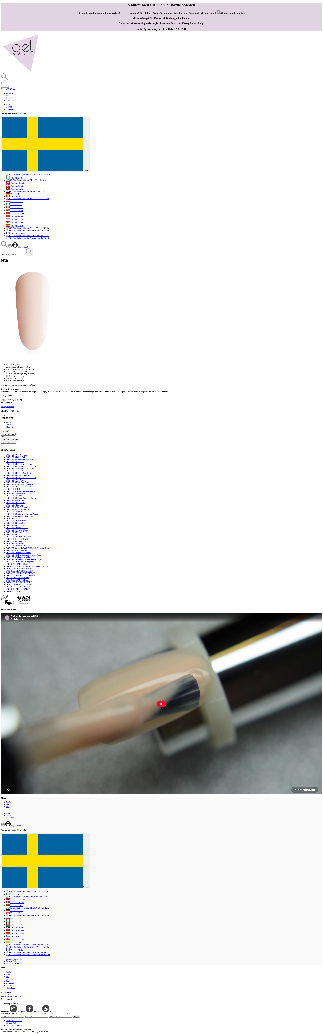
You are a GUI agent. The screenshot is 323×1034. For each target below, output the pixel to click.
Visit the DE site (16, 194)
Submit (76, 1016)
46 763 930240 (7, 994)
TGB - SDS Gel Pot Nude (16, 455)
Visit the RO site (16, 208)
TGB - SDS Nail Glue (15, 462)
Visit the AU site (43, 238)
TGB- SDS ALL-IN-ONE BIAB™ (20, 573)
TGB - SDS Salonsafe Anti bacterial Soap (22, 557)
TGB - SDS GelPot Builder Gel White (21, 468)
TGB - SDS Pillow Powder (17, 528)
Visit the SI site (41, 180)
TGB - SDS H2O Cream (16, 525)
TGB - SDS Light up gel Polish (18, 487)
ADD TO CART (7, 418)
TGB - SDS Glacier (14, 512)
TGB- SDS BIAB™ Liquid (17, 564)
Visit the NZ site (42, 236)
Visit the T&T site (17, 183)
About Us (10, 100)
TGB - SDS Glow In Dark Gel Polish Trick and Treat (27, 548)
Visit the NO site (17, 223)
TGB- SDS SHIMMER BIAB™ (19, 582)
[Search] (4, 247)
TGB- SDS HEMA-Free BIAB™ (19, 584)
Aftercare (5, 437)
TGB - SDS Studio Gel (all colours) (20, 491)
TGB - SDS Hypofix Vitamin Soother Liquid (24, 559)
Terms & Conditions (14, 959)
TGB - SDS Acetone (14, 543)
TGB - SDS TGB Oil (14, 471)
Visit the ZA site (16, 211)
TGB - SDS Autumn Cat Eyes (18, 539)
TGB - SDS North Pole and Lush (19, 516)
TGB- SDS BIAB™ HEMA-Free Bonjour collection (27, 566)
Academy (10, 109)
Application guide (8, 434)
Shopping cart (11, 988)
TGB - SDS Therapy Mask (17, 530)
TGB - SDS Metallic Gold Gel (18, 541)
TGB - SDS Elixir (13, 534)
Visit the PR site (42, 191)
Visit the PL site (16, 201)
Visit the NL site (42, 228)
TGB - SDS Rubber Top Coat (18, 475)
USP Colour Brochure (10, 440)
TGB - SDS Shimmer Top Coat (18, 493)
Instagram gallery (8, 407)
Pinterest (9, 427)
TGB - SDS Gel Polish (15, 480)
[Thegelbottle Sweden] (20, 72)
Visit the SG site (42, 199)
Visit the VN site (17, 217)
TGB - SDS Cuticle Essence (17, 509)
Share (8, 422)
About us (9, 979)
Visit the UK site (43, 175)
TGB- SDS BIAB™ (14, 591)
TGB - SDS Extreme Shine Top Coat (21, 478)
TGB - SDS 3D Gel (14, 489)
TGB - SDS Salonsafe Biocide (18, 553)
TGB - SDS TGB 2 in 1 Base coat (20, 484)
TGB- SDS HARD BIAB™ (17, 578)
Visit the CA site (16, 196)
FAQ (8, 98)
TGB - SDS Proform (14, 505)
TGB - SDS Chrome (14, 496)
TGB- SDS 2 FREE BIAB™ (18, 589)
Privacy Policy (12, 961)
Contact (9, 107)
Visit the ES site (16, 226)
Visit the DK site (17, 186)
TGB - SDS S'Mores (14, 518)
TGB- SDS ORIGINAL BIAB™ (19, 568)
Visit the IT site (16, 205)
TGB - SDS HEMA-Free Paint (18, 537)
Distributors (10, 104)
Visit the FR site (16, 233)
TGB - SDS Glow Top (15, 500)
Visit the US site (42, 230)
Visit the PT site (16, 189)
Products (9, 93)
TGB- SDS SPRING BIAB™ (18, 587)
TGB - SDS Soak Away (15, 546)
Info (7, 96)
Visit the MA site (17, 214)
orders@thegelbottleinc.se (11, 997)
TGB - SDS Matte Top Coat (17, 482)
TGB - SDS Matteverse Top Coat (19, 459)
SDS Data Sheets (8, 442)
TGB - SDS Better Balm (16, 521)
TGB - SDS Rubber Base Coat (18, 473)
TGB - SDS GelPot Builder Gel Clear (21, 466)
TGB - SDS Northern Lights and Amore (22, 514)
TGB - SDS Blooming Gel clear (19, 464)
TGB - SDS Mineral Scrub (17, 532)
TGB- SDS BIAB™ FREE (17, 580)
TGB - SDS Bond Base (15, 503)
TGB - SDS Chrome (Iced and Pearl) (21, 498)
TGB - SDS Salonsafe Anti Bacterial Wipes (23, 555)
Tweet (8, 425)
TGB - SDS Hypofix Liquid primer (20, 562)
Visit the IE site (16, 178)
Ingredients (6, 396)
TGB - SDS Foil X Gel (15, 457)
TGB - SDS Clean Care (15, 523)
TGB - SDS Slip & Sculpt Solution (20, 507)
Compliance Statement (15, 963)
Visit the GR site (16, 220)
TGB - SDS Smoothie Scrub (17, 550)
